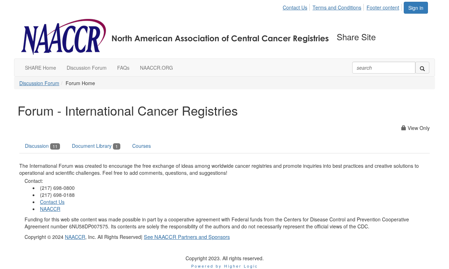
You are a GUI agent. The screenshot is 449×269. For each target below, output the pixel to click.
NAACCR (50, 208)
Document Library (95, 145)
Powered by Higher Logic (224, 266)
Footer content (383, 7)
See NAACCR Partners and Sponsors (187, 236)
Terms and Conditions (337, 7)
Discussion (41, 145)
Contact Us (295, 7)
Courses (141, 145)
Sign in (415, 7)
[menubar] (343, 6)
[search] (422, 68)
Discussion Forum (39, 83)
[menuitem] (297, 6)
